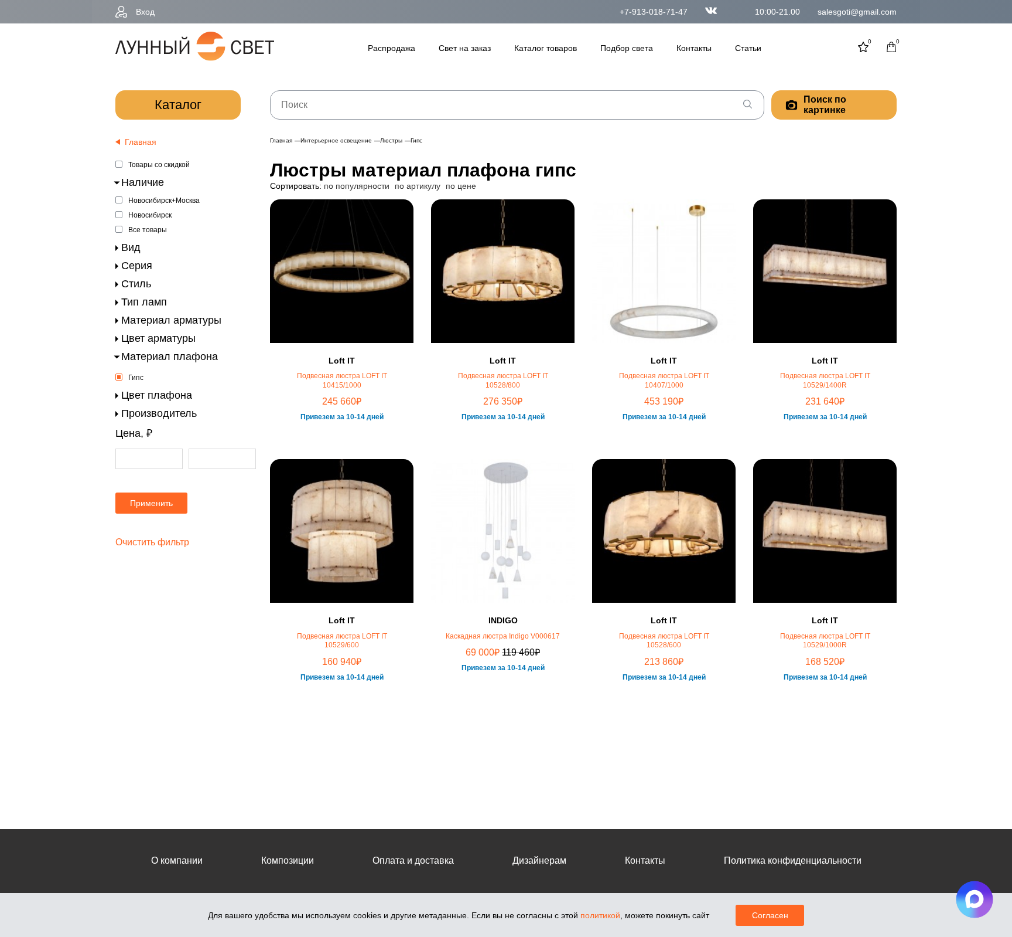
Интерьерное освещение (336, 140)
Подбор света (626, 48)
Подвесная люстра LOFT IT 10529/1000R (825, 641)
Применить (151, 503)
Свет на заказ (465, 48)
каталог (178, 104)
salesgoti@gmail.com (857, 11)
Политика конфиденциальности (792, 860)
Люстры (391, 140)
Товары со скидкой (159, 165)
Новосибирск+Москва (164, 200)
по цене (461, 186)
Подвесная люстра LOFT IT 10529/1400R (825, 380)
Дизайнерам (539, 860)
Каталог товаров (545, 48)
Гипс (135, 378)
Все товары (147, 230)
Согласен (770, 915)
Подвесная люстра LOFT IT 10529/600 (342, 641)
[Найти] (747, 105)
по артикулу (417, 186)
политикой (600, 915)
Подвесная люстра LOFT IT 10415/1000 (342, 380)
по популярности (356, 186)
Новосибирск (150, 215)
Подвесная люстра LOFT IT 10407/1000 (664, 380)
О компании (177, 860)
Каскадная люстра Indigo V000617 (503, 636)
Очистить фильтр (152, 542)
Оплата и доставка (413, 860)
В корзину (342, 454)
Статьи (748, 48)
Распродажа (391, 48)
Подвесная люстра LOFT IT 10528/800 (503, 380)
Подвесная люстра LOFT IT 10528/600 (664, 641)
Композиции (287, 860)
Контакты (694, 48)
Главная (281, 140)
